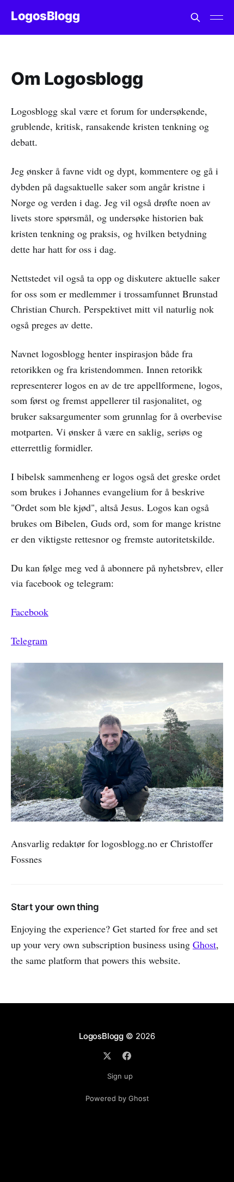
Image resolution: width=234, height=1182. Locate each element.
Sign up (120, 1076)
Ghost (204, 944)
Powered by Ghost (117, 1098)
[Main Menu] (216, 17)
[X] (107, 1056)
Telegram (29, 640)
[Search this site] (195, 17)
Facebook (29, 611)
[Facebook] (126, 1056)
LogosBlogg (45, 16)
